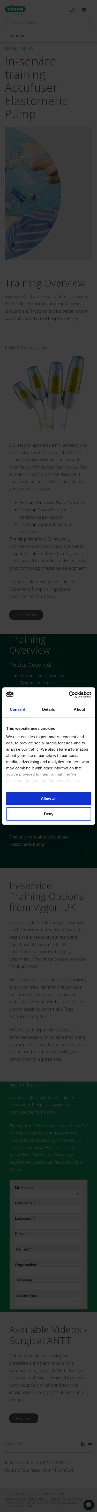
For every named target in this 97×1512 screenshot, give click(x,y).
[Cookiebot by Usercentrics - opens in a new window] (69, 694)
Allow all (48, 798)
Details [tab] (48, 709)
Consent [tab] (17, 709)
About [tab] (79, 709)
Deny (48, 814)
